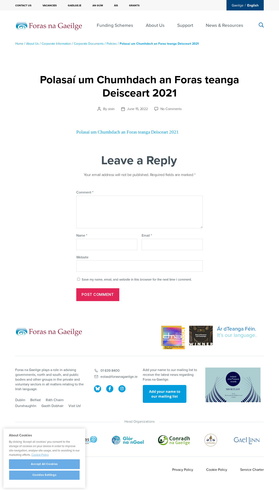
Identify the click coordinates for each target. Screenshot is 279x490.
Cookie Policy (216, 470)
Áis (116, 5)
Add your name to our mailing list (164, 394)
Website (82, 257)
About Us (155, 25)
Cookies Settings (44, 475)
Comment (84, 193)
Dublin (20, 400)
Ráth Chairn (55, 400)
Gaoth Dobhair (52, 406)
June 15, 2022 (137, 109)
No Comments (171, 109)
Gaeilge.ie (74, 5)
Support (185, 25)
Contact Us (23, 5)
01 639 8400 (110, 370)
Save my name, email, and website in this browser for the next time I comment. (137, 279)
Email (147, 236)
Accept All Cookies (44, 464)
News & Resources (224, 25)
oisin (111, 109)
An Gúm (97, 5)
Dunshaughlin (25, 406)
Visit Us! (74, 406)
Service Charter (252, 470)
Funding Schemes (115, 25)
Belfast (35, 400)
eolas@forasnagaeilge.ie (119, 377)
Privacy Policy (182, 470)
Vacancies (50, 5)
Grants (134, 5)
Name (81, 236)
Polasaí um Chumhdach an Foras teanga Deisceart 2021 (127, 132)
